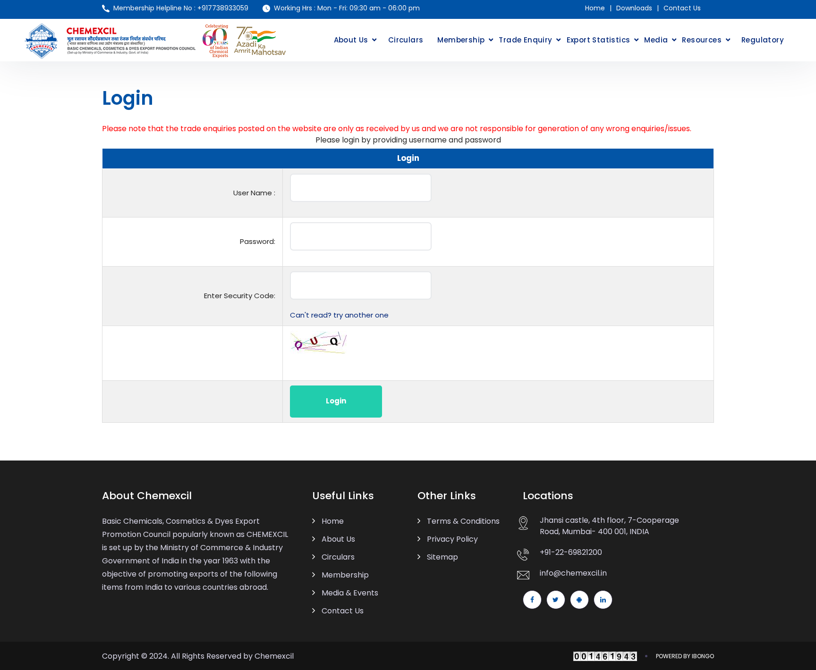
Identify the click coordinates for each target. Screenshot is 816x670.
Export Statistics (598, 40)
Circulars (406, 40)
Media (656, 40)
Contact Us (682, 8)
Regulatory (762, 40)
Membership (460, 40)
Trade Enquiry (525, 40)
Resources (702, 40)
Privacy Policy (452, 539)
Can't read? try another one (339, 315)
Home (595, 8)
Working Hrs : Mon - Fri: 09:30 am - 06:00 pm (347, 8)
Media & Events (350, 592)
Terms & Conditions (463, 521)
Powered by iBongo (685, 656)
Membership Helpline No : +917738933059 (180, 8)
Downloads (634, 8)
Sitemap (442, 557)
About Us (351, 40)
